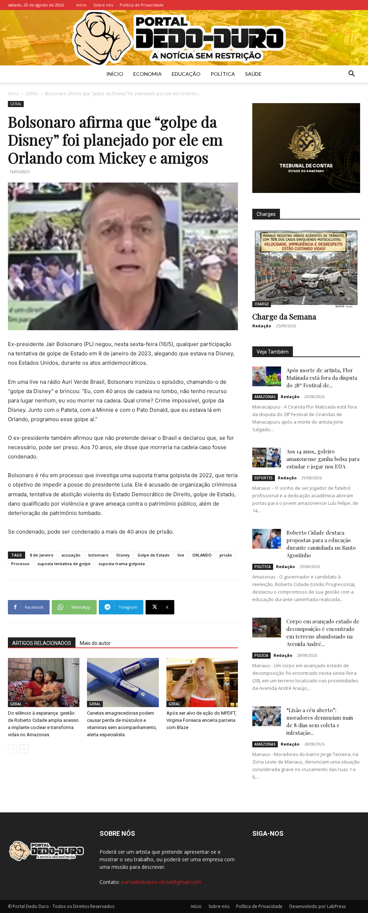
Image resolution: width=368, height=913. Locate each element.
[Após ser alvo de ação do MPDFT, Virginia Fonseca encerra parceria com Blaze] (202, 682)
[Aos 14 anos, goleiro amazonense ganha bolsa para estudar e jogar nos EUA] (266, 458)
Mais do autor (95, 643)
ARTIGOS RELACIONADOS (41, 643)
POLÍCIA (261, 655)
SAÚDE (253, 74)
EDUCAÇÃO (186, 74)
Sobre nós (103, 5)
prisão (226, 555)
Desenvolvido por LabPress (317, 906)
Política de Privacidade (142, 5)
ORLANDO (202, 555)
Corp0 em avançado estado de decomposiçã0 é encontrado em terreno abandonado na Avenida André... (322, 632)
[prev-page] (12, 748)
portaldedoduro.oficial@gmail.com (161, 882)
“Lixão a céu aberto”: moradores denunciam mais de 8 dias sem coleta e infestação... (319, 721)
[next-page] (23, 748)
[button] (351, 74)
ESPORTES (263, 477)
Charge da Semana (284, 316)
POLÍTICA (223, 74)
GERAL (32, 94)
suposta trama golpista (121, 563)
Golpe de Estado (154, 555)
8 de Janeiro (42, 555)
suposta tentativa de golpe (64, 563)
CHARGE (261, 303)
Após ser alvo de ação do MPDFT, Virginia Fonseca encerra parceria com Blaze (201, 720)
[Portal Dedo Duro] (184, 37)
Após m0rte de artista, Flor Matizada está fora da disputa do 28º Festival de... (321, 377)
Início (81, 5)
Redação (261, 325)
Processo (20, 563)
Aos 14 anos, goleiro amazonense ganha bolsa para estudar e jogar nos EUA (322, 459)
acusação (70, 555)
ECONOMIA (147, 74)
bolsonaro (98, 555)
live (181, 555)
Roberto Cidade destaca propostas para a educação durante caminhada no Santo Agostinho (321, 544)
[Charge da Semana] (306, 268)
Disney (123, 555)
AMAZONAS (265, 396)
